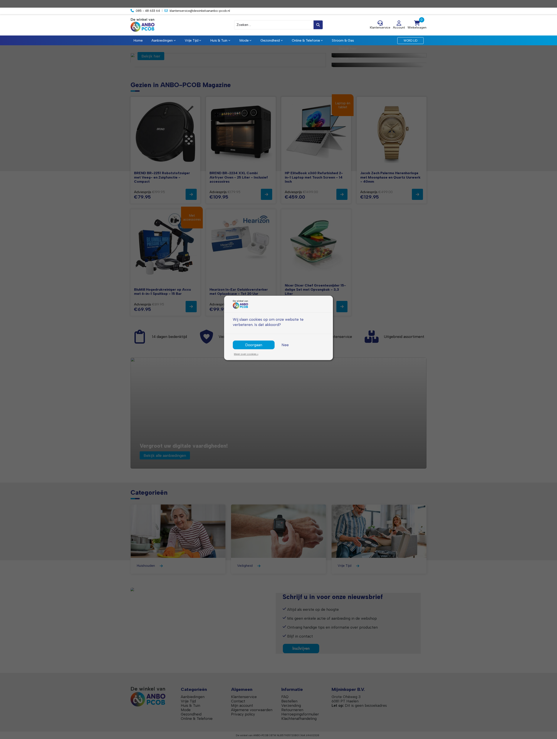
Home (138, 40)
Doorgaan (253, 345)
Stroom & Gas (343, 40)
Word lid (410, 40)
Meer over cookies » (246, 354)
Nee (285, 345)
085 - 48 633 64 (148, 11)
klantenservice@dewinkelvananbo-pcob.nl (200, 11)
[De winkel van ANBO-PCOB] (168, 25)
